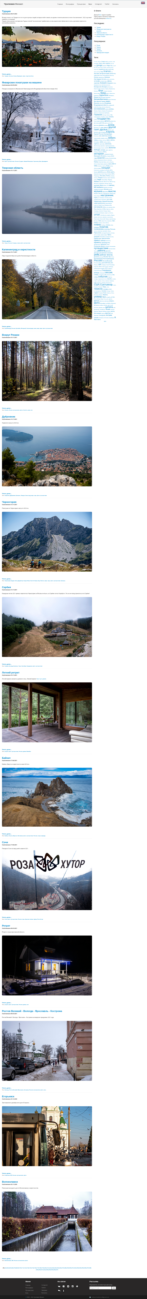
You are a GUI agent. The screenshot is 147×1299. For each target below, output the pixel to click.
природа (103, 240)
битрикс (96, 91)
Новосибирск (108, 203)
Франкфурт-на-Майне (105, 303)
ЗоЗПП (106, 148)
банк (115, 83)
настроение (107, 195)
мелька (106, 183)
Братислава (97, 93)
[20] (45, 1268)
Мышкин (96, 193)
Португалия (97, 233)
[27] (63, 1268)
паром (95, 217)
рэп (112, 263)
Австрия (96, 73)
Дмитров (96, 125)
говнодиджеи (97, 116)
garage (99, 65)
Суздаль (99, 282)
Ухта (105, 299)
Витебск (102, 103)
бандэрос (110, 83)
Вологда (99, 107)
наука (95, 197)
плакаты (100, 222)
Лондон (100, 177)
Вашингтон (97, 97)
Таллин (96, 287)
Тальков (100, 287)
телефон (105, 289)
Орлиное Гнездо (103, 211)
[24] (55, 1268)
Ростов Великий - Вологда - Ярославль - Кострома (32, 1011)
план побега (106, 222)
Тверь (104, 287)
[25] (57, 1268)
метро (110, 183)
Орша (109, 211)
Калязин (110, 160)
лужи (109, 177)
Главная (60, 4)
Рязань (95, 264)
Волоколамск (10, 1181)
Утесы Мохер (97, 299)
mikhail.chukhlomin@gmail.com (100, 1297)
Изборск (96, 152)
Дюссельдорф (102, 132)
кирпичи (106, 164)
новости (96, 205)
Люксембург (104, 179)
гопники (111, 117)
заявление (108, 144)
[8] (16, 1268)
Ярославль (97, 319)
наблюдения (106, 193)
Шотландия (97, 313)
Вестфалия (97, 101)
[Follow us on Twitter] (63, 1286)
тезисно (98, 288)
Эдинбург (96, 315)
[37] (87, 1268)
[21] (47, 1268)
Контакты (115, 4)
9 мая (103, 61)
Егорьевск (8, 1096)
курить (112, 172)
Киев (99, 164)
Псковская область (99, 246)
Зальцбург (96, 142)
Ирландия (97, 156)
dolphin (108, 63)
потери (112, 233)
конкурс (99, 168)
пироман (109, 221)
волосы (103, 107)
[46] (54, 1270)
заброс (112, 137)
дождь (105, 125)
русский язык (106, 263)
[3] (7, 1268)
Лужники (112, 177)
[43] (47, 1270)
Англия (104, 79)
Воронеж (108, 107)
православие (104, 234)
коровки (102, 170)
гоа (111, 115)
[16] (35, 1268)
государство (103, 118)
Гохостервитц (97, 121)
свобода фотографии (99, 268)
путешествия (112, 248)
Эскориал (101, 317)
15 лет (95, 61)
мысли (112, 191)
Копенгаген (97, 170)
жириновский (97, 138)
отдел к (106, 213)
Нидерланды (98, 201)
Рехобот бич (107, 257)
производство (106, 242)
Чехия (108, 309)
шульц (103, 313)
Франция (113, 303)
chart (100, 63)
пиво (99, 221)
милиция (96, 185)
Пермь (107, 219)
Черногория (9, 502)
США (97, 284)
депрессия (112, 121)
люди (99, 179)
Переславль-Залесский (99, 219)
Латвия (109, 174)
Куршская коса (97, 174)
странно (107, 281)
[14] (30, 1268)
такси (114, 285)
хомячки (105, 305)
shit (95, 71)
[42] (44, 1270)
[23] (53, 1268)
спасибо (109, 279)
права (98, 234)
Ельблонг (96, 136)
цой (114, 307)
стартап (99, 281)
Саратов (96, 266)
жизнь (110, 136)
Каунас (111, 162)
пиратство (104, 221)
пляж (111, 225)
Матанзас (96, 183)
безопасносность (106, 85)
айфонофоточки (98, 75)
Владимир (108, 103)
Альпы (96, 77)
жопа (106, 138)
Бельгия (110, 87)
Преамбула (103, 236)
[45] (52, 1270)
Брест (107, 93)
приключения (106, 238)
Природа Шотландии (102, 52)
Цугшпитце (96, 309)
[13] (27, 1268)
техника (103, 291)
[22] (50, 1268)
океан (111, 209)
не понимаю (101, 197)
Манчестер (112, 181)
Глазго (108, 115)
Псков (98, 45)
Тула (104, 293)
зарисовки (101, 144)
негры (110, 197)
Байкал (6, 757)
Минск (102, 185)
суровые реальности (106, 282)
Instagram (98, 4)
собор (96, 277)
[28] (65, 1268)
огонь (104, 209)
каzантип (101, 158)
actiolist (110, 61)
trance (107, 71)
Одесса (108, 209)
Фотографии (70, 4)
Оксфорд (96, 211)
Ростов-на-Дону (98, 262)
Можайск (105, 187)
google (104, 65)
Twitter (107, 4)
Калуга (95, 160)
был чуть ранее (41, 679)
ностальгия (98, 207)
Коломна (99, 51)
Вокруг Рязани (10, 334)
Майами (96, 181)
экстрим (109, 315)
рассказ (96, 253)
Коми (107, 166)
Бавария (103, 83)
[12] (25, 1268)
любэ (95, 179)
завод (96, 140)
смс (113, 275)
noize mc (96, 69)
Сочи (5, 842)
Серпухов (102, 273)
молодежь (100, 189)
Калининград (112, 158)
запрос (108, 142)
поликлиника (99, 229)
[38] (90, 1268)
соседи (95, 279)
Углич (112, 293)
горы (95, 119)
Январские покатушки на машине (22, 82)
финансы (102, 301)
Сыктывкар (106, 284)
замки (101, 142)
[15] (33, 1268)
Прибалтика (97, 238)
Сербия (6, 587)
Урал (104, 297)
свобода (111, 266)
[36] (85, 1268)
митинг (111, 185)
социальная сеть (102, 279)
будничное (103, 95)
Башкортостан (97, 85)
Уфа (102, 299)
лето (112, 174)
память (108, 215)
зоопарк (102, 150)
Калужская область (102, 160)
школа (112, 311)
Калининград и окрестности (18, 249)
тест (110, 289)
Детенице (96, 123)
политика (107, 229)
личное (96, 177)
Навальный (112, 193)
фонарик (107, 301)
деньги (107, 121)
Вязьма (96, 111)
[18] (40, 1268)
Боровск (110, 91)
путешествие (101, 248)
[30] (70, 1268)
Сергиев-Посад (97, 270)
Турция (6, 11)
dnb (103, 63)
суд (95, 282)
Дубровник (8, 416)
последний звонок (106, 233)
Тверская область (12, 167)
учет (107, 299)
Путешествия (81, 4)
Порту (109, 231)
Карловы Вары (102, 162)
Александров (105, 75)
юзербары (111, 317)
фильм (96, 301)
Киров (101, 164)
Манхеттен (106, 181)
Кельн (95, 164)
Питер (96, 223)
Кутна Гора (104, 174)
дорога (106, 127)
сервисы (110, 268)
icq (111, 65)
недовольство (97, 199)
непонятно (103, 199)
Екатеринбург (108, 134)
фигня (110, 299)
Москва (106, 189)
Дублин (110, 130)
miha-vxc (108, 18)
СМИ (105, 274)
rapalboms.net (103, 69)
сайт (99, 264)
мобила (100, 187)
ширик (108, 311)
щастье (107, 313)
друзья (103, 129)
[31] (73, 1268)
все (105, 321)
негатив (106, 197)
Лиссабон (103, 176)
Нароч (98, 195)
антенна (112, 79)
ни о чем (109, 199)
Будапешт (96, 95)
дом (102, 127)
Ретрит (6, 925)
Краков (95, 172)
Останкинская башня (99, 213)
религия (96, 257)
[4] (9, 1268)
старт (95, 281)
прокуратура (97, 244)
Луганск (105, 177)
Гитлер (104, 115)
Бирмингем (112, 88)
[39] (37, 1270)
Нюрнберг (99, 209)
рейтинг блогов (106, 255)
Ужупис (100, 294)
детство (101, 123)
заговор (100, 140)
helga (108, 65)
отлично (111, 213)
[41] (42, 1270)
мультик (105, 191)
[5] (11, 1268)
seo (112, 69)
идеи (107, 150)
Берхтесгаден (97, 88)
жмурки (102, 138)
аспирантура (103, 81)
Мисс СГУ (106, 185)
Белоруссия (97, 87)
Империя (100, 152)
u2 (111, 71)
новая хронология (99, 203)
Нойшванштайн (108, 205)
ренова (101, 257)
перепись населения (107, 217)
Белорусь (105, 87)
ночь (104, 207)
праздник (97, 236)
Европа (110, 131)
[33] (77, 1268)
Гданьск (96, 112)
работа (101, 250)
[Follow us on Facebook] (59, 1286)
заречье (96, 144)
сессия (108, 272)
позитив (103, 226)
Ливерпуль (96, 175)
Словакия (101, 274)
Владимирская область (101, 105)
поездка (96, 227)
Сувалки (112, 281)
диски (106, 123)
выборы (111, 109)
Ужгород (96, 294)
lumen (104, 67)
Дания (102, 121)
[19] (43, 1268)
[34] (80, 1268)
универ (98, 296)
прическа (108, 240)
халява (101, 305)
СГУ (106, 268)
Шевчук (104, 311)
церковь (100, 307)
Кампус (96, 162)
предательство (109, 236)
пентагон (100, 217)
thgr (101, 71)
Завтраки (44, 1290)
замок (105, 142)
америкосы (101, 77)
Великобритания (101, 99)
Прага (109, 235)
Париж (112, 215)
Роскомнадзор (98, 259)
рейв (96, 254)
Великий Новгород (105, 97)
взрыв (103, 101)
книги (110, 164)
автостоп (113, 73)
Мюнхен (100, 193)
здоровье (102, 145)
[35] (83, 1268)
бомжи (105, 91)
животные (105, 136)
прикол (97, 240)
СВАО (100, 266)
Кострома (106, 170)
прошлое (103, 244)
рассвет (108, 251)
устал (112, 297)
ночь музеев (109, 207)
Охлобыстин (103, 215)
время (107, 109)
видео (108, 101)
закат (108, 140)
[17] (37, 1268)
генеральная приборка (103, 112)
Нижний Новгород (107, 201)
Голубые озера (104, 116)
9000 (106, 61)
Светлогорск (105, 266)
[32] (75, 1268)
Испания (103, 156)
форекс (111, 301)
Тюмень (108, 293)
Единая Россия (98, 134)
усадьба (108, 297)
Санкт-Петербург (110, 264)
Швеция (100, 311)
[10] (20, 1268)
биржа (106, 88)
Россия (98, 260)
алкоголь (111, 75)
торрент (96, 293)
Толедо (108, 291)
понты (95, 231)
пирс (113, 221)
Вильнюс (97, 103)
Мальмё (101, 181)
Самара (104, 264)
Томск (112, 291)
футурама (96, 305)
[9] (18, 1268)
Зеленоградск (97, 148)
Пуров (107, 246)
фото (97, 302)
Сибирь (96, 275)
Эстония (106, 317)
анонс (107, 79)
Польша (112, 229)
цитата (109, 307)
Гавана (98, 47)
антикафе (97, 81)
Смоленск (109, 274)
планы (97, 224)
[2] (5, 1268)
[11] (23, 1268)
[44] (49, 1270)
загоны (104, 140)
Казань (107, 158)
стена (103, 281)
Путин (95, 251)
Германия (98, 114)
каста (108, 162)
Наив (95, 195)
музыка (98, 191)
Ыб (112, 313)
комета (104, 166)
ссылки (114, 279)
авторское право (105, 73)
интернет (99, 153)
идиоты (110, 150)
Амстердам (97, 79)
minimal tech (110, 67)
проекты (97, 242)
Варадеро (111, 95)
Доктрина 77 (97, 127)
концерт (106, 167)
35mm (99, 61)
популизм (100, 231)
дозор (111, 124)
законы (112, 140)
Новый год (101, 205)
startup (98, 71)
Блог (90, 4)
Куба (108, 172)
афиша (109, 81)
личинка (112, 175)
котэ (111, 170)
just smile (100, 67)
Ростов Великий (107, 261)
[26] (60, 1268)
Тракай (101, 293)
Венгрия (114, 99)
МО (95, 187)
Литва (108, 176)
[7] (14, 1268)
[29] (67, 1268)
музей (110, 189)
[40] (39, 1270)
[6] (13, 1268)
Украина (105, 295)
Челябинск (102, 309)
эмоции (96, 317)
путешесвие (112, 246)
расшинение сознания (105, 253)
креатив (100, 172)
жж (100, 136)
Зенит (102, 148)
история (108, 156)
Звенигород (97, 145)
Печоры (96, 221)
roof (109, 69)
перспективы (112, 219)
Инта (104, 152)
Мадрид (110, 179)
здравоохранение (109, 145)
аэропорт (97, 83)
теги (108, 287)
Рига (112, 257)
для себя (110, 123)
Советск (110, 277)
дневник (101, 125)
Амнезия (107, 77)
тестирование (97, 291)
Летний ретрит (11, 672)
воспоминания (99, 109)
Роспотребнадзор (108, 259)
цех (104, 307)
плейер (103, 225)
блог (100, 15)
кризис (104, 172)
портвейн (105, 231)
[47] (57, 1270)
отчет (97, 214)
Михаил (13, 3)
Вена (109, 99)
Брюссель (112, 93)
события (102, 276)
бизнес (103, 88)
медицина (101, 183)
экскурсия (102, 315)
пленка (108, 225)
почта (95, 234)
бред (103, 92)
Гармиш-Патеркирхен (107, 111)
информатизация (108, 154)
